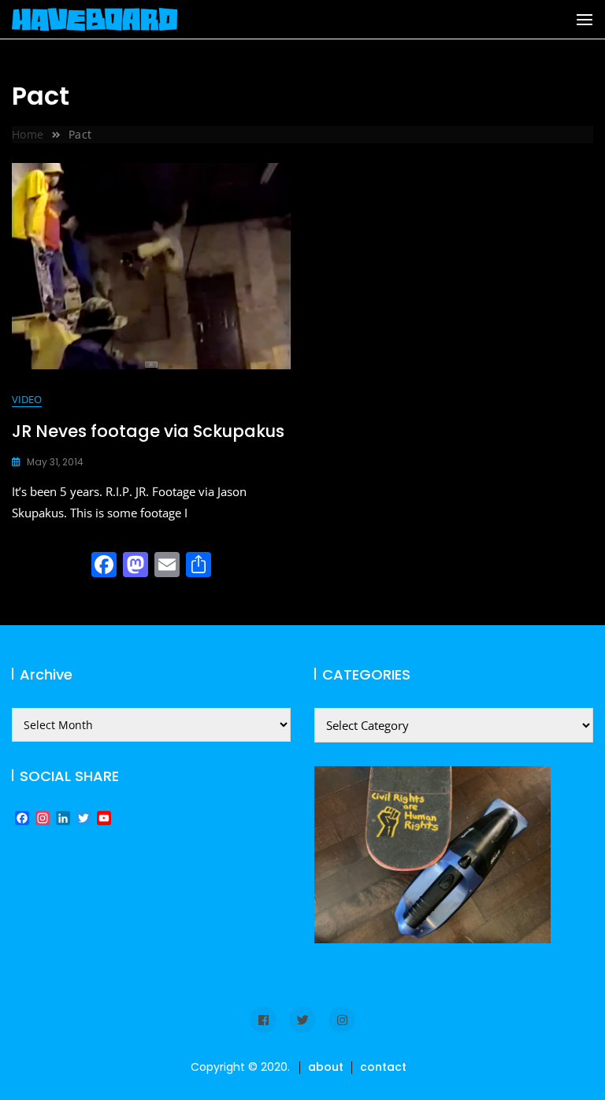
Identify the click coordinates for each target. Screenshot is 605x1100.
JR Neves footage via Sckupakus (148, 431)
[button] (584, 19)
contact (383, 1067)
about (325, 1067)
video (27, 399)
